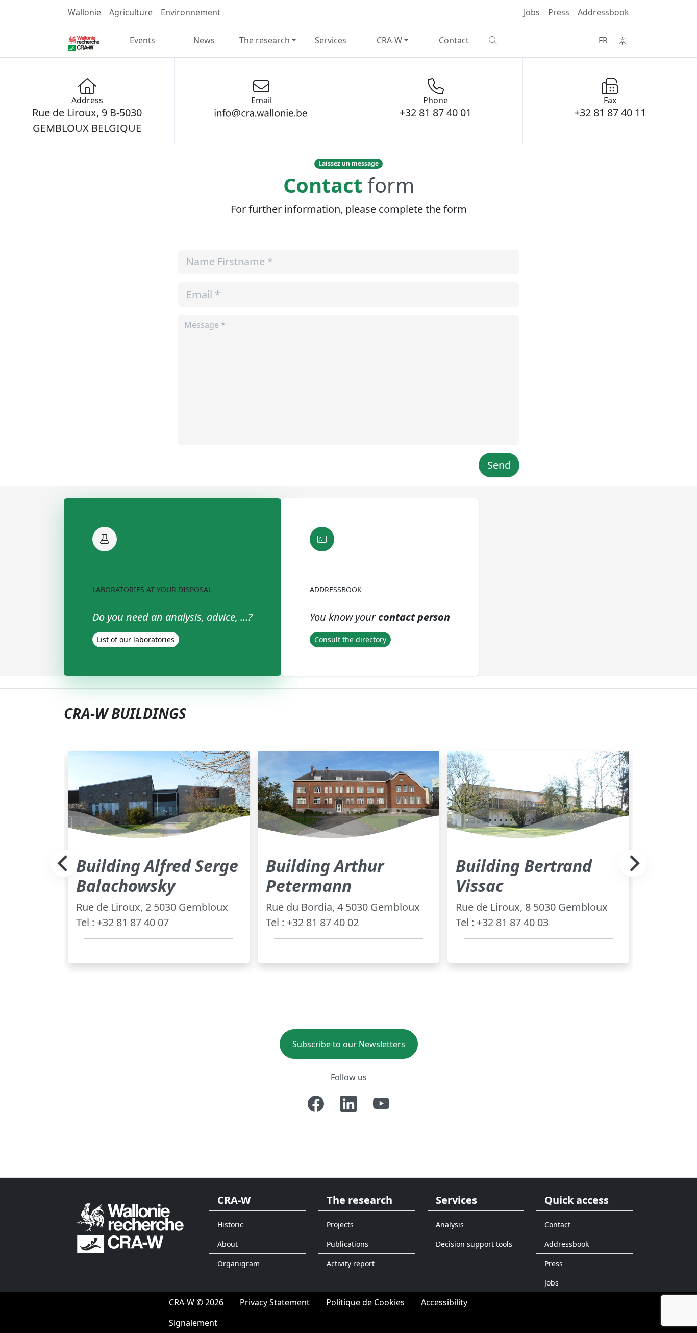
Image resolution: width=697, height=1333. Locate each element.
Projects (340, 1224)
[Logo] (130, 1227)
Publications (347, 1244)
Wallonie (84, 12)
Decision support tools (474, 1244)
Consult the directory (350, 639)
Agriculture (131, 12)
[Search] (515, 40)
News (204, 40)
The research (264, 40)
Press (558, 12)
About (227, 1244)
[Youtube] (381, 1104)
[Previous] (64, 863)
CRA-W (389, 40)
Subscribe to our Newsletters (348, 1044)
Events (142, 40)
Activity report (351, 1263)
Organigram (238, 1263)
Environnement (190, 12)
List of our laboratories (136, 639)
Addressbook (603, 12)
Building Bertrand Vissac (524, 875)
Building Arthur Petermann (325, 875)
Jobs (532, 12)
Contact (454, 40)
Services (330, 40)
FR (603, 40)
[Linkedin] (348, 1104)
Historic (230, 1224)
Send (499, 465)
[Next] (633, 863)
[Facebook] (316, 1104)
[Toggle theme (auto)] (622, 41)
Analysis (450, 1224)
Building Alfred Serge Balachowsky (157, 875)
